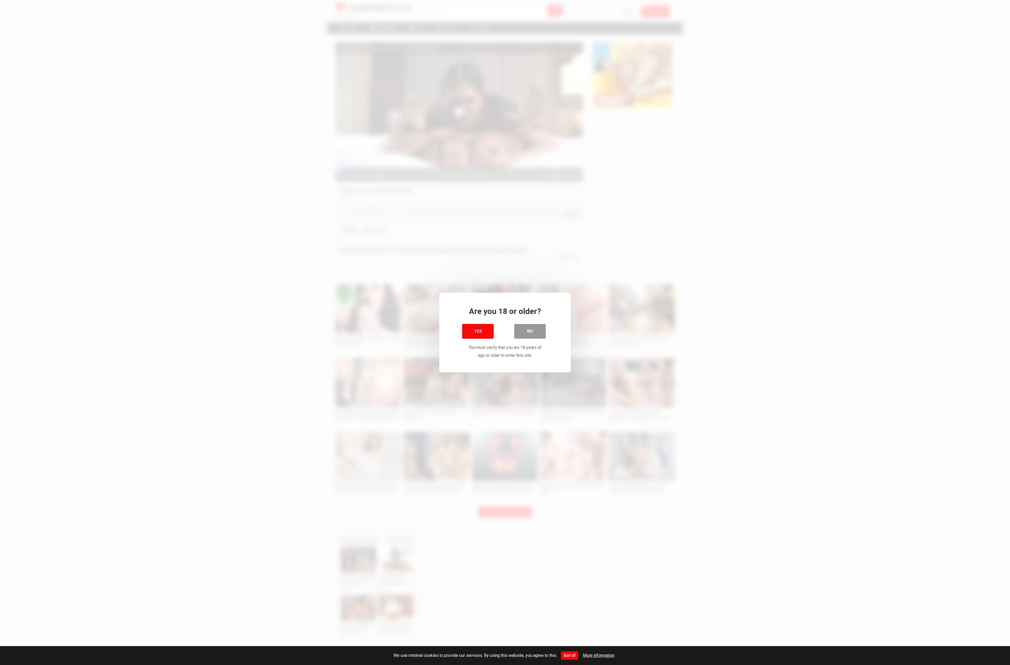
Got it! (569, 655)
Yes (478, 331)
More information (598, 655)
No (530, 331)
